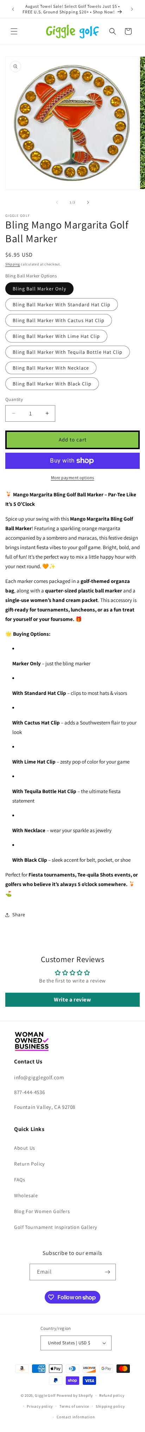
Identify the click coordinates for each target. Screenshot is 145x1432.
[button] (14, 31)
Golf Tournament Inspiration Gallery (55, 1227)
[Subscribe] (107, 1272)
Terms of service (74, 1406)
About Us (24, 1148)
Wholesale (26, 1195)
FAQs (19, 1179)
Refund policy (111, 1395)
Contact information (76, 1416)
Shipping (12, 264)
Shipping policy (110, 1406)
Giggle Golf (45, 1395)
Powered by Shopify (75, 1395)
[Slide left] (57, 202)
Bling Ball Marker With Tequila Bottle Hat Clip (67, 352)
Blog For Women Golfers (42, 1211)
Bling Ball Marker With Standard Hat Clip (62, 304)
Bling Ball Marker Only (39, 288)
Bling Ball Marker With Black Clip (52, 384)
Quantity (14, 399)
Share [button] (18, 914)
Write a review (72, 999)
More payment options (72, 477)
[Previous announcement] (13, 9)
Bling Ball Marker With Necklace (51, 368)
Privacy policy (40, 1406)
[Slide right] (88, 202)
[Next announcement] (132, 9)
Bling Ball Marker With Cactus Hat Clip (59, 320)
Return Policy (29, 1164)
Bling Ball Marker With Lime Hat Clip (56, 336)
